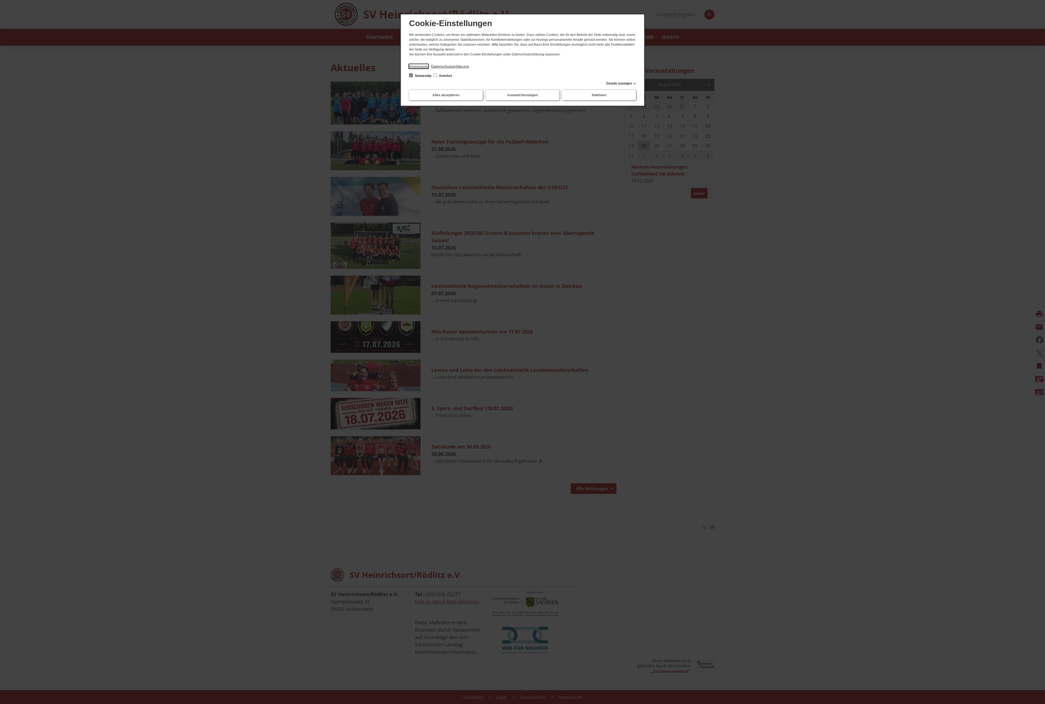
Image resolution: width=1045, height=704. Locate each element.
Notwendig (423, 76)
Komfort (445, 76)
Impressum (418, 66)
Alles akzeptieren (445, 95)
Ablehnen (599, 95)
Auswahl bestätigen (522, 95)
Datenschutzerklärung (450, 66)
